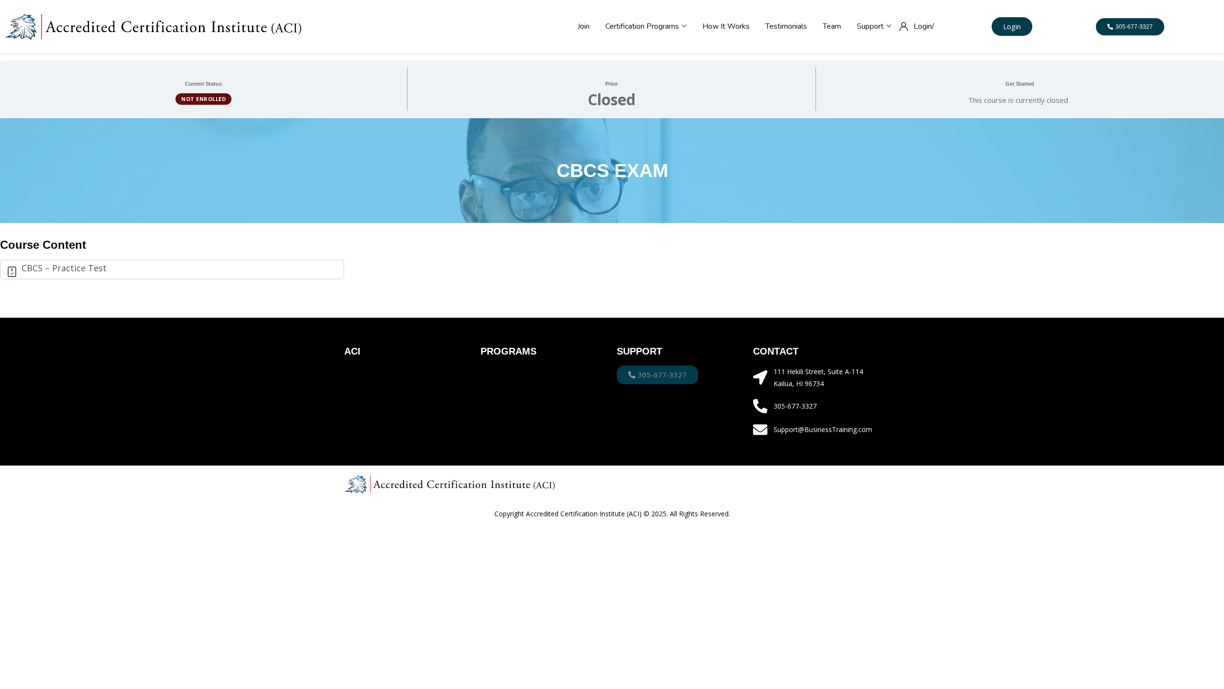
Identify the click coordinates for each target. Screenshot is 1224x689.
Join (584, 26)
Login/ (924, 26)
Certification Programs (643, 26)
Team (832, 26)
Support (871, 26)
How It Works (726, 26)
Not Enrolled (203, 98)
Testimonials (786, 26)
